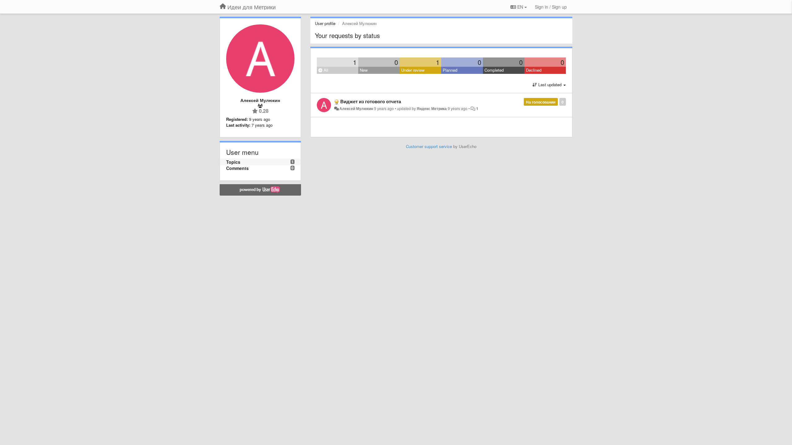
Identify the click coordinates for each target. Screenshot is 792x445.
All (325, 70)
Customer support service (429, 146)
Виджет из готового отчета (370, 101)
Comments (237, 168)
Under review (412, 70)
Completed (494, 70)
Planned (450, 70)
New (364, 70)
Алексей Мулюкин (356, 108)
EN (520, 7)
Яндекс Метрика (432, 108)
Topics (233, 162)
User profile (325, 23)
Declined (533, 70)
